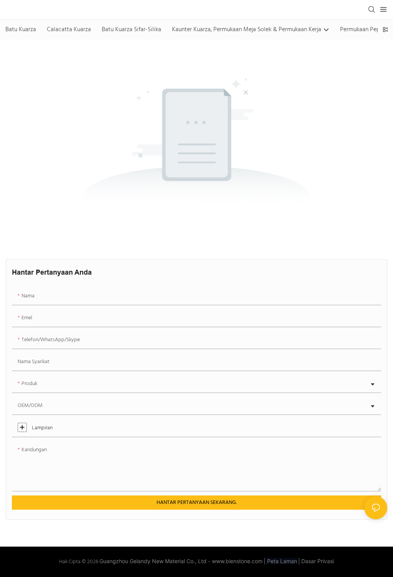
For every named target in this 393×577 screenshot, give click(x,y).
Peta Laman (281, 561)
